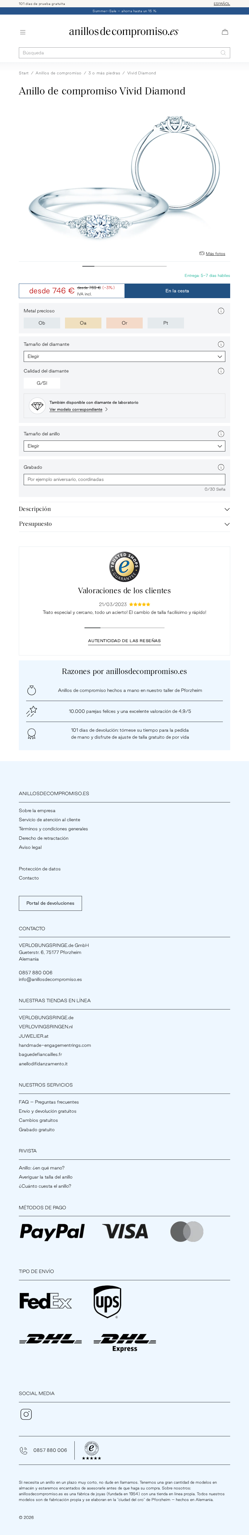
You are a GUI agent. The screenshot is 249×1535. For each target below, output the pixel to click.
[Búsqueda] (223, 52)
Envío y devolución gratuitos (48, 1111)
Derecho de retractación (43, 838)
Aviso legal (30, 847)
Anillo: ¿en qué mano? (42, 1167)
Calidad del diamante (46, 370)
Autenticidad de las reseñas (124, 640)
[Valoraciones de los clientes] (124, 567)
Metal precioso (39, 310)
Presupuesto (35, 524)
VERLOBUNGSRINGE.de (46, 1017)
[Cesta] (225, 32)
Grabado (33, 467)
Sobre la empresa (37, 810)
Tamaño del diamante (46, 344)
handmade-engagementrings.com (55, 1045)
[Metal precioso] (221, 311)
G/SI (42, 383)
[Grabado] (221, 467)
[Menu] (23, 32)
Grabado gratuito (37, 1129)
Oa (83, 322)
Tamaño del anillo (42, 433)
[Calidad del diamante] (221, 371)
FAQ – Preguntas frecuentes (49, 1101)
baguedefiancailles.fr (40, 1054)
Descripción (35, 509)
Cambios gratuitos (38, 1120)
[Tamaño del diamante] (221, 344)
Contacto (29, 877)
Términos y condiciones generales (53, 828)
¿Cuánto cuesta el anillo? (45, 1186)
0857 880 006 (50, 1450)
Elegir (33, 356)
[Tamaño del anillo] (221, 434)
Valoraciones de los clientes (124, 591)
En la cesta (177, 290)
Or (124, 322)
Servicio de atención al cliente (49, 819)
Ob (42, 322)
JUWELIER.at (34, 1036)
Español (222, 3)
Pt (165, 322)
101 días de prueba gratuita (42, 3)
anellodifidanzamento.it (43, 1063)
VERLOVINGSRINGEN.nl (46, 1026)
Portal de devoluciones (50, 903)
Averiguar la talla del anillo (46, 1176)
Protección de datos (40, 868)
